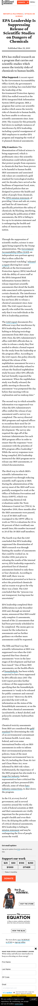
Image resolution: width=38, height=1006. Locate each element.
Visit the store (27, 904)
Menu (32, 2)
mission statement (10, 830)
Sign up (23, 993)
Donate (21, 2)
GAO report (11, 322)
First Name (6, 962)
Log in (17, 993)
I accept (33, 999)
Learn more (19, 1004)
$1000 (10, 867)
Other (26, 867)
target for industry (10, 776)
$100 (21, 863)
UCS (18, 849)
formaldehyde (11, 671)
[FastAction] (7, 992)
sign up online (20, 942)
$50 (13, 863)
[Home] (8, 2)
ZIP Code (5, 977)
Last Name (6, 969)
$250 (30, 863)
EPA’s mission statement (17, 198)
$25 (6, 863)
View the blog (18, 931)
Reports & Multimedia (13, 14)
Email (4, 984)
